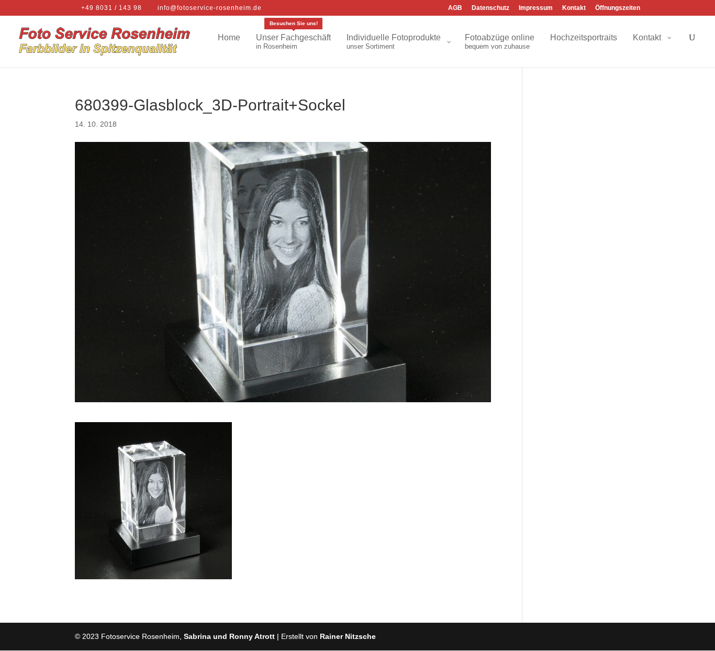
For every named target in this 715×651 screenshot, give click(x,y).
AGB (455, 8)
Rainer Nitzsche (348, 636)
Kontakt (574, 8)
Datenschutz (490, 8)
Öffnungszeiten (617, 8)
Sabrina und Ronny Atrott (229, 636)
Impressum (536, 8)
